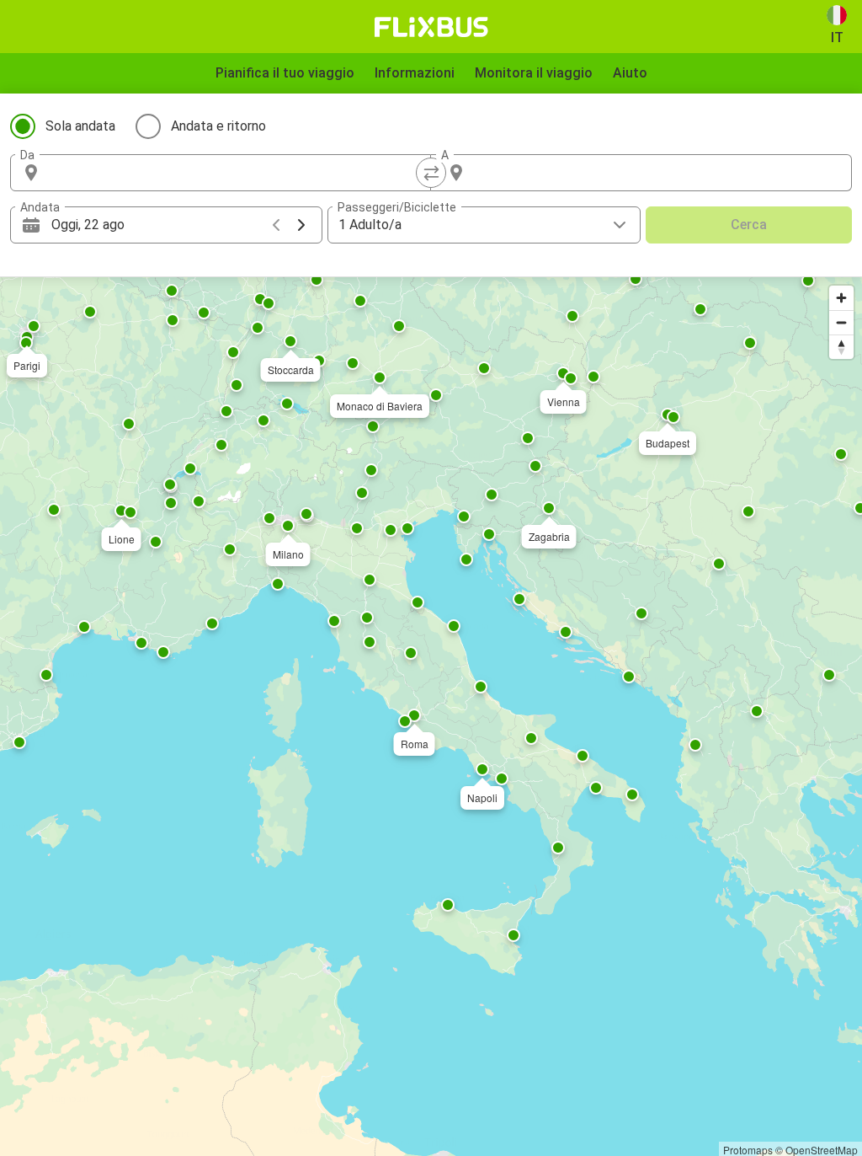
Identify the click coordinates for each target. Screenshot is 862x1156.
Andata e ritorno (218, 126)
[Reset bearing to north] (841, 346)
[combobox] (235, 173)
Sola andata (80, 126)
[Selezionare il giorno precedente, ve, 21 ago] (276, 225)
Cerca (749, 225)
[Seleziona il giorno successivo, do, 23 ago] (301, 225)
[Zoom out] (841, 322)
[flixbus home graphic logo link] (431, 27)
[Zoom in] (841, 298)
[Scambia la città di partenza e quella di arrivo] (431, 173)
